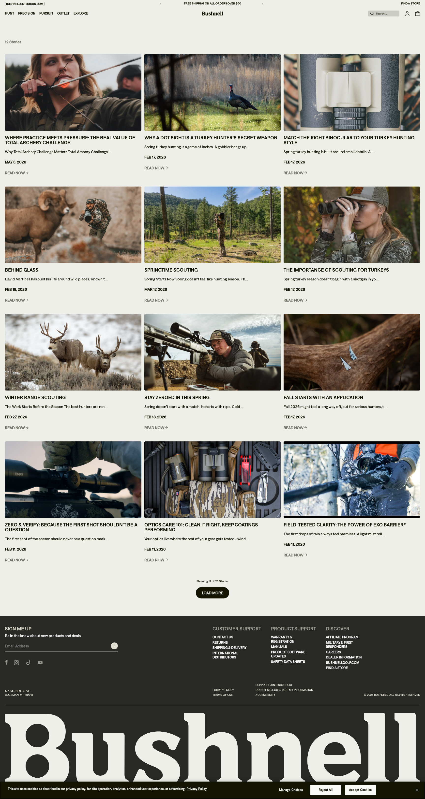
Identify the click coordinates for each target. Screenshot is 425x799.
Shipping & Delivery (229, 648)
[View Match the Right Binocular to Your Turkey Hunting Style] (352, 92)
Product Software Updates (288, 654)
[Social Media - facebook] (6, 662)
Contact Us (222, 637)
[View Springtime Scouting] (212, 225)
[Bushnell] (212, 13)
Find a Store (410, 3)
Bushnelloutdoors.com (24, 4)
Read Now (15, 173)
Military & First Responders (339, 644)
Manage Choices (291, 790)
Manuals (279, 647)
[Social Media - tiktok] (28, 662)
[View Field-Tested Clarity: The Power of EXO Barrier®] (352, 479)
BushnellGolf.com (342, 663)
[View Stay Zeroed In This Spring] (212, 352)
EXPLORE (81, 13)
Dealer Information (344, 657)
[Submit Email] (114, 645)
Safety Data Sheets (288, 662)
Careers (333, 652)
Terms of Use (222, 695)
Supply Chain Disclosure (274, 685)
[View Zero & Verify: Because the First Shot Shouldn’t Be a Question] (73, 479)
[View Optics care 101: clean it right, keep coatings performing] (212, 479)
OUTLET (63, 13)
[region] (212, 790)
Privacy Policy (223, 690)
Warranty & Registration (282, 639)
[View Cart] (417, 13)
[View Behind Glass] (73, 225)
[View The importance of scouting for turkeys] (352, 225)
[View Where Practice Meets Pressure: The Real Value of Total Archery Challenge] (73, 92)
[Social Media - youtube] (40, 662)
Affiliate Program (342, 637)
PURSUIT (46, 13)
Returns (220, 642)
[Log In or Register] (407, 13)
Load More (212, 593)
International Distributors (225, 655)
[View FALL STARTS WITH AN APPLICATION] (352, 352)
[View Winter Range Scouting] (73, 352)
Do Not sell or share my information (284, 690)
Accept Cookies (360, 790)
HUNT (9, 13)
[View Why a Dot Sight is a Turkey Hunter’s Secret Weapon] (212, 92)
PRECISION (26, 13)
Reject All (325, 790)
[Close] (417, 789)
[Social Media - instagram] (16, 662)
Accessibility (265, 695)
